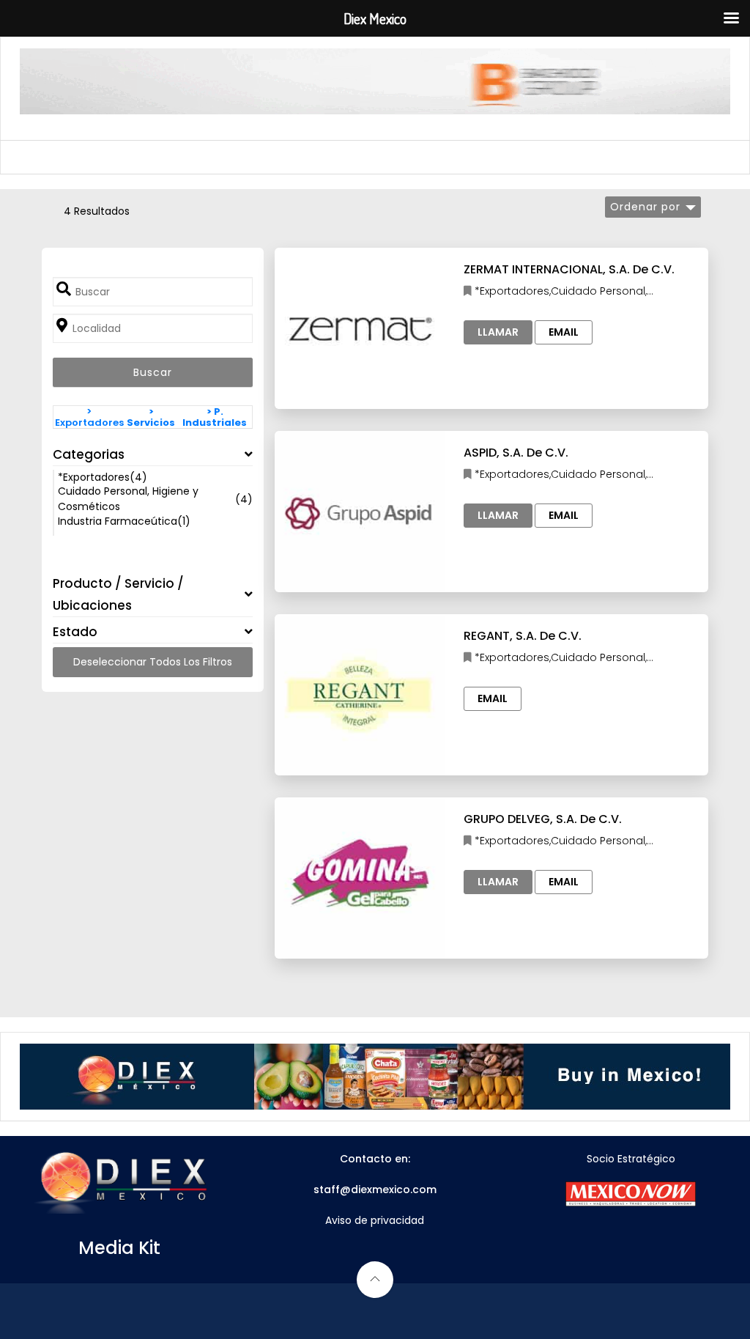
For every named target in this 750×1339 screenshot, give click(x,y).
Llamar (498, 332)
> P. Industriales (214, 417)
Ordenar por (645, 206)
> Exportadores (89, 417)
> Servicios (151, 417)
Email (564, 332)
